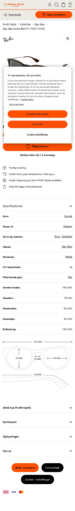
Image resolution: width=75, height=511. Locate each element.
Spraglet (67, 236)
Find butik (15, 14)
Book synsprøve (56, 14)
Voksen (67, 226)
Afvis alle (37, 124)
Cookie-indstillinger (37, 134)
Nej (70, 277)
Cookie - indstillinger (37, 479)
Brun (58, 236)
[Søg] (56, 4)
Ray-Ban (67, 246)
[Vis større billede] (67, 38)
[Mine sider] (50, 5)
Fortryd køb (52, 467)
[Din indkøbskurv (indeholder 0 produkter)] (63, 4)
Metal (68, 256)
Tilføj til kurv (40, 146)
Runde (68, 216)
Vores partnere (16, 104)
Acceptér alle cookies (37, 114)
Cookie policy (27, 99)
